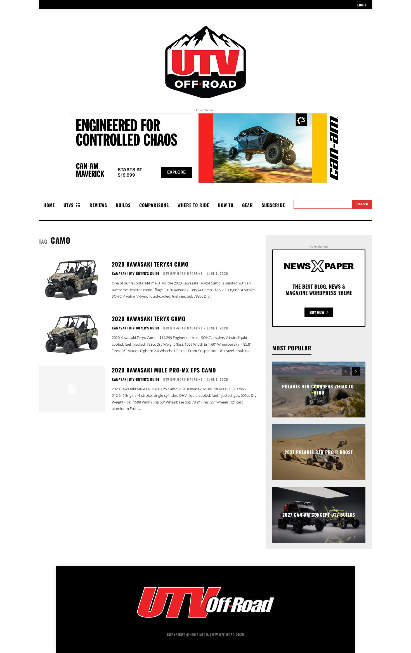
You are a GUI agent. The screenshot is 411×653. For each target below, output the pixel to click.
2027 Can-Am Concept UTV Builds (318, 514)
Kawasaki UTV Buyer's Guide (136, 273)
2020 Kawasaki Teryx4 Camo (150, 264)
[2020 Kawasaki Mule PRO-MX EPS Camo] (72, 389)
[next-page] (356, 371)
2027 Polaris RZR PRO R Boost (319, 452)
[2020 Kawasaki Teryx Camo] (72, 334)
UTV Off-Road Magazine (182, 273)
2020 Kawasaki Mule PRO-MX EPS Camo (164, 370)
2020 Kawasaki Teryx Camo (149, 318)
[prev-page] (346, 371)
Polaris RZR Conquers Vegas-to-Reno (318, 389)
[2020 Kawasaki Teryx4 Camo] (72, 280)
